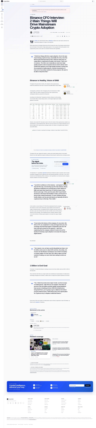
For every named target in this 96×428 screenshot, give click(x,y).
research (37, 302)
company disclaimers (33, 372)
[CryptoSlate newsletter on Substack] (13, 403)
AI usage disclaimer (47, 364)
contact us (45, 11)
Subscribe (87, 385)
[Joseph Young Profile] (31, 32)
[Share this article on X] (60, 36)
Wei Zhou (36, 40)
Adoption (33, 14)
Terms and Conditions (24, 417)
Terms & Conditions (20, 424)
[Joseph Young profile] (31, 326)
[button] (2, 27)
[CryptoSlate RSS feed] (23, 403)
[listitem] (32, 321)
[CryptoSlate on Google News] (10, 403)
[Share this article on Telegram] (65, 36)
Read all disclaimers (32, 419)
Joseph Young (36, 325)
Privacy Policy (31, 417)
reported (44, 172)
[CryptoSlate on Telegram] (16, 403)
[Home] (30, 4)
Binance (51, 40)
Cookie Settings (31, 424)
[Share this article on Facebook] (62, 36)
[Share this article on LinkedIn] (67, 36)
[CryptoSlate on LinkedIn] (18, 403)
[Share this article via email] (69, 36)
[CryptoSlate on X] (8, 403)
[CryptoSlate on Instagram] (21, 403)
